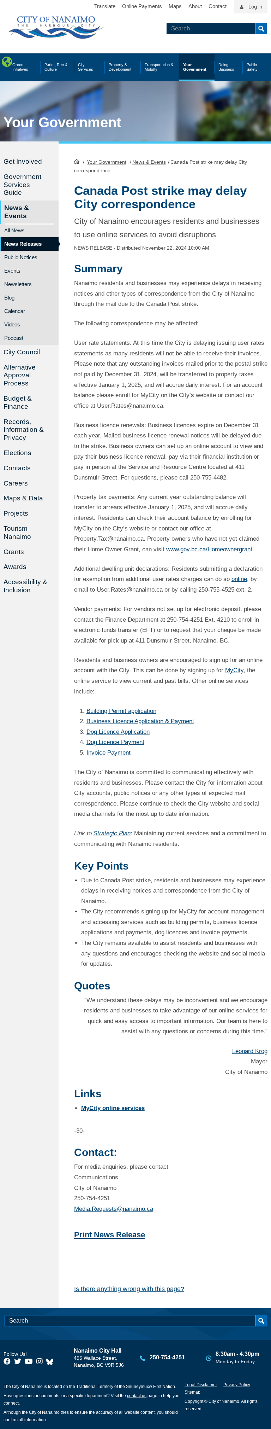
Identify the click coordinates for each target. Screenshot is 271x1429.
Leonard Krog (249, 1051)
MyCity (234, 670)
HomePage (76, 161)
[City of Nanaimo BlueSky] (51, 1361)
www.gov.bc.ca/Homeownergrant (209, 549)
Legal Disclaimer (201, 1384)
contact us (136, 1395)
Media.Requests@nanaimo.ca (113, 1209)
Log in (255, 7)
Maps (175, 6)
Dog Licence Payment (115, 742)
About (195, 6)
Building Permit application (121, 711)
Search (261, 28)
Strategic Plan (112, 833)
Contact (218, 6)
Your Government (106, 162)
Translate (104, 6)
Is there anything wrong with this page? (129, 1289)
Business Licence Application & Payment (140, 721)
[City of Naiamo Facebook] (7, 1361)
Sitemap (192, 1392)
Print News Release (109, 1234)
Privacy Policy (236, 1384)
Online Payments (142, 6)
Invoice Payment (108, 752)
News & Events (149, 162)
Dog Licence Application (118, 731)
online (239, 579)
